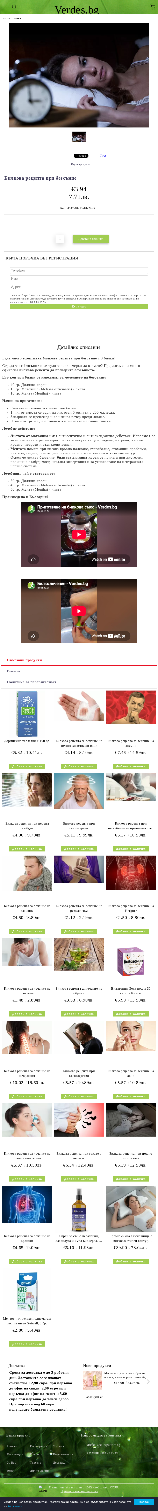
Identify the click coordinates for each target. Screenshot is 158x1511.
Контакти (36, 1454)
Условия (58, 1446)
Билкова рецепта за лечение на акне (131, 1073)
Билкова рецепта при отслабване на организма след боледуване (131, 827)
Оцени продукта (80, 164)
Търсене (35, 1462)
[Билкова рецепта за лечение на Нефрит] (131, 888)
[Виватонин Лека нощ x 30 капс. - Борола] (131, 984)
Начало (6, 18)
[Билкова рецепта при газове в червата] (79, 1135)
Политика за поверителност (32, 682)
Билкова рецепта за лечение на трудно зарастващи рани (79, 743)
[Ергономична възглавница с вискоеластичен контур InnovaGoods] (131, 1231)
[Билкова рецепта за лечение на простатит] (27, 964)
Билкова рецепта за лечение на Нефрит (131, 908)
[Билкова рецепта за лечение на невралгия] (27, 1052)
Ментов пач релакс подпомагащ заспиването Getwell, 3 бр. (27, 1321)
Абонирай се (94, 1397)
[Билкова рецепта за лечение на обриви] (79, 969)
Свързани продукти (24, 660)
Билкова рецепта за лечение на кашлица (27, 908)
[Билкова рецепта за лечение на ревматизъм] (79, 881)
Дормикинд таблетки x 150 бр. (27, 741)
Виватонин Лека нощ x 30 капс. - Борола (131, 991)
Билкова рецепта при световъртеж (79, 826)
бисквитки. (15, 1506)
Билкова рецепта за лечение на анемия (131, 743)
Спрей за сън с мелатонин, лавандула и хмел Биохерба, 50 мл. (79, 1239)
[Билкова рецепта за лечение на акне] (131, 1050)
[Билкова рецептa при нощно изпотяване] (131, 1135)
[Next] (147, 1381)
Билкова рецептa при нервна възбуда (27, 826)
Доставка (59, 1462)
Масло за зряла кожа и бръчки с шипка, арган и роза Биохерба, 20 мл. (125, 1375)
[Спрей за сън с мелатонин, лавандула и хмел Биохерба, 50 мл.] (79, 1231)
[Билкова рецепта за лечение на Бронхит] (27, 1222)
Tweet (104, 155)
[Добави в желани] (151, 228)
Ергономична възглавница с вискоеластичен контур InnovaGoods (130, 1239)
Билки (17, 18)
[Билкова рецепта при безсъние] (79, 126)
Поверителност (63, 1454)
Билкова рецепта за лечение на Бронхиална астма (27, 1156)
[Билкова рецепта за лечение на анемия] (131, 723)
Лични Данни (39, 1470)
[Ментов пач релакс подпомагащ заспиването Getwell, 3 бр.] (27, 1314)
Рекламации (15, 1454)
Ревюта (13, 671)
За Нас (11, 1462)
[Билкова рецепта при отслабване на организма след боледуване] (131, 800)
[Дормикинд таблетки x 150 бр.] (27, 736)
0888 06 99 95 (109, 1452)
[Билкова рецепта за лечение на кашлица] (27, 889)
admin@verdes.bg (108, 1445)
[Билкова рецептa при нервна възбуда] (27, 805)
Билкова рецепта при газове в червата (79, 1156)
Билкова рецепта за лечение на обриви (79, 991)
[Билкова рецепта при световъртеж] (79, 807)
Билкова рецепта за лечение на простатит (27, 991)
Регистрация (38, 1446)
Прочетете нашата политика (79, 1491)
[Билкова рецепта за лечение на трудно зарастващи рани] (79, 720)
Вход (10, 1470)
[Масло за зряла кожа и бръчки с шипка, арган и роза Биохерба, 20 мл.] (92, 1380)
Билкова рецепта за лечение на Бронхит (27, 1238)
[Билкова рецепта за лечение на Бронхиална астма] (27, 1135)
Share (82, 155)
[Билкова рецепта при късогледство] (79, 1052)
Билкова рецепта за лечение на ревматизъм (79, 908)
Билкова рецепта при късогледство (79, 1073)
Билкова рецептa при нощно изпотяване (130, 1156)
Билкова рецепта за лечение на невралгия (27, 1073)
